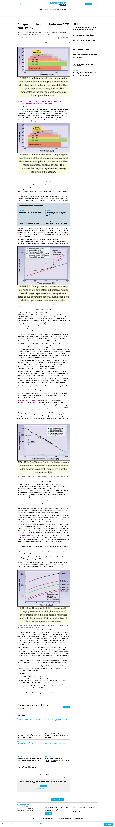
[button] (18, 4)
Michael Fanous (21, 815)
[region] (43, 774)
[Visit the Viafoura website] (66, 777)
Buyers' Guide (75, 13)
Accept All (108, 824)
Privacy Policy (43, 823)
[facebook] (38, 42)
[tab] (21, 771)
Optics (48, 13)
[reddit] (46, 42)
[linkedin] (41, 42)
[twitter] (43, 42)
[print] (69, 42)
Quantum (54, 13)
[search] (21, 4)
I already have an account (44, 788)
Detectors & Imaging (22, 20)
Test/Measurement (64, 13)
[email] (48, 42)
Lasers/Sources (40, 13)
